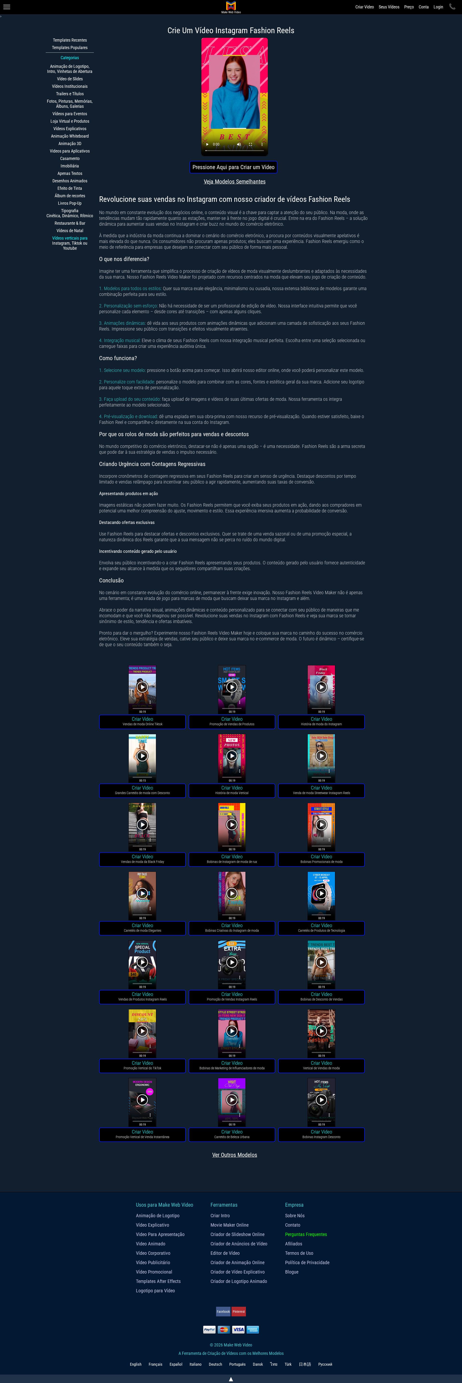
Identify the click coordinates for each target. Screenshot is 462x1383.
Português (237, 1364)
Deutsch (215, 1364)
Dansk (258, 1364)
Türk (288, 1364)
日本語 (305, 1364)
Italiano (196, 1364)
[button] (142, 690)
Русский (325, 1364)
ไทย (273, 1364)
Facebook (223, 1311)
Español (176, 1364)
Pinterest (239, 1311)
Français (155, 1364)
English (135, 1364)
